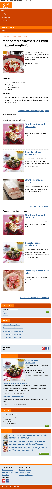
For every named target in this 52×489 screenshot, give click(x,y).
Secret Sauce (10, 486)
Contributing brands (25, 470)
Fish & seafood (5, 17)
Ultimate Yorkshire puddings (11, 325)
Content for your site (25, 472)
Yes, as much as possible (11, 417)
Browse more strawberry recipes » (33, 111)
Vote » (47, 425)
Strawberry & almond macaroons (13, 396)
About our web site (7, 470)
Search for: (5, 309)
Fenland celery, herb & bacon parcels (15, 383)
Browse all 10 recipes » (39, 207)
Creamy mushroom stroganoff (12, 334)
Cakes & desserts (7, 27)
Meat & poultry (5, 14)
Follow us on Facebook (47, 348)
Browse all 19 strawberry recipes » (34, 298)
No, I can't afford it (9, 421)
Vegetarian (4, 24)
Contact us (5, 475)
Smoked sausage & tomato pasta (13, 328)
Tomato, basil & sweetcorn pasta (13, 331)
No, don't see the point (10, 423)
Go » (47, 312)
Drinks (3, 30)
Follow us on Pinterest (43, 348)
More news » (44, 454)
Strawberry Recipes (23, 36)
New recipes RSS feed (25, 475)
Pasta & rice (4, 20)
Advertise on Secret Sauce (10, 472)
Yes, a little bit (8, 419)
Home (2, 10)
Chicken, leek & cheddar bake (12, 337)
